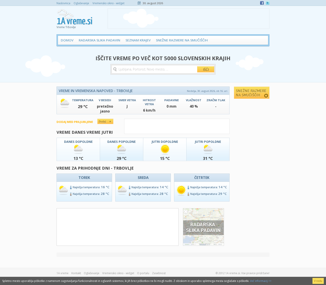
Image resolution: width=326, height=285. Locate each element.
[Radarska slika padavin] (203, 244)
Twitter (267, 3)
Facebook (262, 3)
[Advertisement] (188, 19)
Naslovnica (63, 3)
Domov (67, 40)
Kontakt (76, 273)
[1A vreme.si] (75, 15)
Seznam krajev (138, 40)
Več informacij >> (260, 281)
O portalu (143, 273)
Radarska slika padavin (99, 40)
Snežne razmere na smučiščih (182, 40)
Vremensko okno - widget (108, 3)
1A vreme (63, 273)
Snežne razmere (251, 93)
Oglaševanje (81, 3)
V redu (318, 281)
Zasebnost (159, 273)
